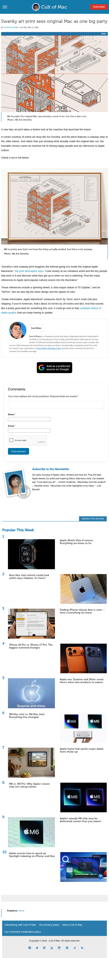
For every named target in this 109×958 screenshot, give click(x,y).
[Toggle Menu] (5, 7)
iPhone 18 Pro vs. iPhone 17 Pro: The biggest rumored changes (31, 646)
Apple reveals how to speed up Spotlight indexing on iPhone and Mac (32, 855)
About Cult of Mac (72, 924)
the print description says (29, 271)
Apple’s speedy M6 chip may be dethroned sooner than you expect (80, 820)
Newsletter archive (93, 519)
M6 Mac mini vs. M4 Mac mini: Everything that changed (27, 715)
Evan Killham (11, 27)
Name (12, 414)
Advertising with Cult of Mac (20, 924)
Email (11, 425)
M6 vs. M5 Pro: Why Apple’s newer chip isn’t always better (29, 785)
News (103, 34)
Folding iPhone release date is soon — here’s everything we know (82, 611)
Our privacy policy (49, 924)
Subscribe (99, 7)
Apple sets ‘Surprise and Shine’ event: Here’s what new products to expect (82, 681)
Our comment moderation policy (23, 931)
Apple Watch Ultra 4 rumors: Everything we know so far (77, 542)
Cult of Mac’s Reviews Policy (48, 348)
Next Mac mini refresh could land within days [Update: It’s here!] (29, 576)
